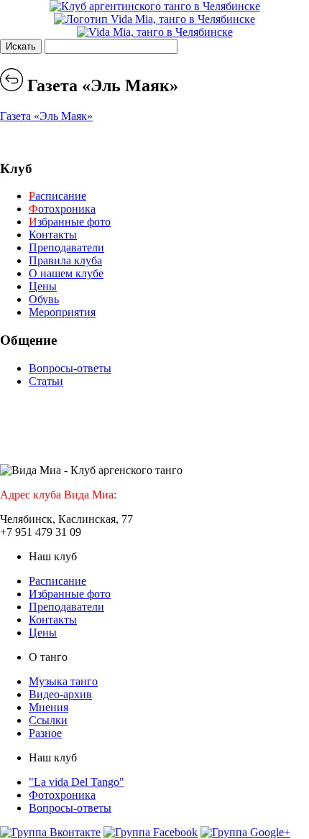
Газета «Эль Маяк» (46, 116)
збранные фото (70, 221)
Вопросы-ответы (70, 368)
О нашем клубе (66, 273)
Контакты (53, 234)
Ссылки (48, 720)
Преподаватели (66, 247)
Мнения (48, 707)
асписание (57, 196)
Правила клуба (65, 260)
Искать (21, 46)
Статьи (46, 381)
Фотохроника (62, 795)
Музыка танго (63, 681)
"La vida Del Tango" (76, 782)
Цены (43, 286)
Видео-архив (60, 694)
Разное (45, 733)
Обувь (44, 299)
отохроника (62, 209)
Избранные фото (70, 594)
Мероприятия (62, 312)
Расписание (57, 581)
